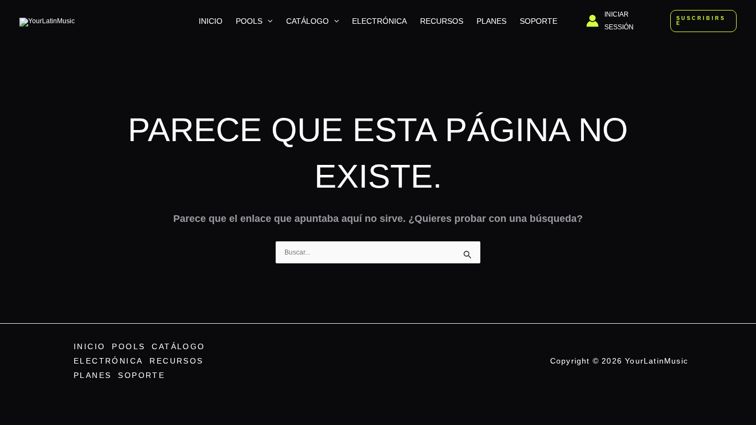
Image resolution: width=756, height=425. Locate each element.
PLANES (491, 21)
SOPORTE (538, 21)
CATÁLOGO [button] (307, 21)
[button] (267, 21)
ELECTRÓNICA (379, 21)
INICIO (210, 21)
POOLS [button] (249, 21)
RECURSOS (441, 21)
